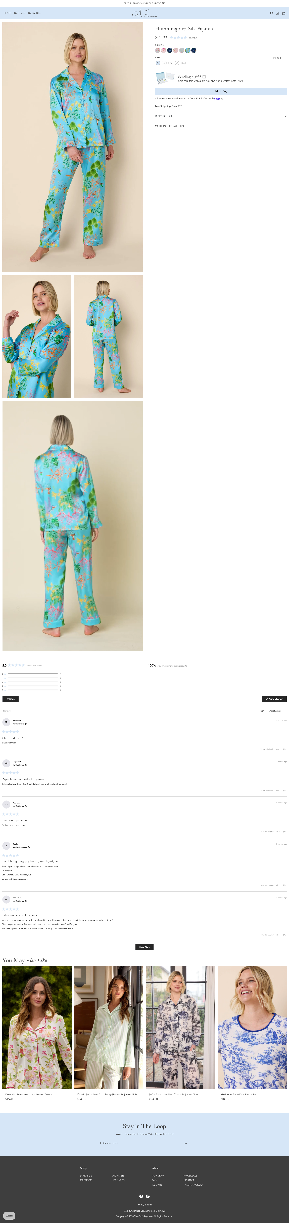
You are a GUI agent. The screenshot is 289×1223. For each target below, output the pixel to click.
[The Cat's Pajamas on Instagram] (148, 1196)
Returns (157, 1184)
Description (163, 116)
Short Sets (118, 1175)
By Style (19, 13)
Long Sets (86, 1175)
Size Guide (278, 58)
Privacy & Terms (144, 1204)
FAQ (154, 1180)
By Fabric (34, 13)
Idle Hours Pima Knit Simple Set (238, 1094)
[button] (272, 13)
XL (183, 63)
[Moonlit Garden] (181, 50)
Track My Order (193, 1184)
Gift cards (118, 1180)
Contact (188, 1180)
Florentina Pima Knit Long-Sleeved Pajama (29, 1094)
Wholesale (190, 1175)
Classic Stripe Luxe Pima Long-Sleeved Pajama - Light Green (111, 1094)
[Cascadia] (169, 50)
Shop (7, 13)
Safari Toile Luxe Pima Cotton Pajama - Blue (173, 1094)
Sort (263, 711)
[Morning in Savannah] (163, 50)
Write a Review (278, 699)
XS (158, 63)
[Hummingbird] (187, 50)
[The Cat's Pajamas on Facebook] (141, 1196)
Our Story (158, 1175)
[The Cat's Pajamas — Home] (144, 13)
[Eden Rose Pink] (175, 50)
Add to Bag (220, 91)
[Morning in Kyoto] (157, 50)
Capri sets (86, 1180)
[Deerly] (194, 50)
